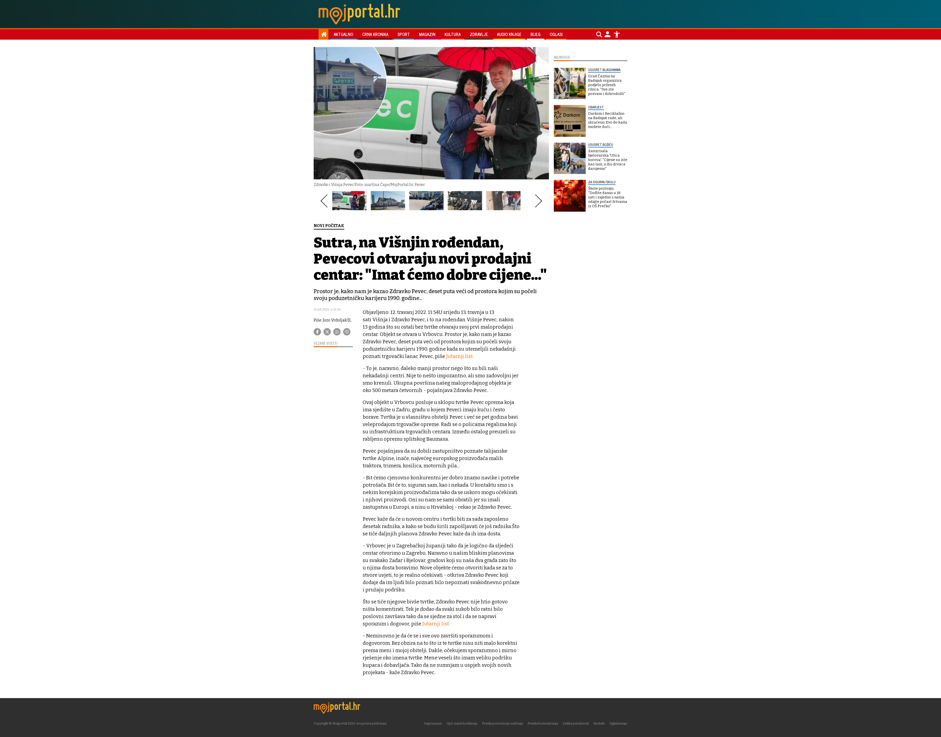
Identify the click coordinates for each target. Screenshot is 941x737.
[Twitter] (327, 331)
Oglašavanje (618, 723)
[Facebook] (317, 331)
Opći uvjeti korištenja (461, 723)
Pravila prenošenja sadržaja (502, 723)
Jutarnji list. (460, 356)
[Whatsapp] (337, 331)
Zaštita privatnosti (576, 723)
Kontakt (599, 723)
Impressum (433, 723)
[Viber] (346, 331)
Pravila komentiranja (543, 723)
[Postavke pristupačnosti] (617, 34)
